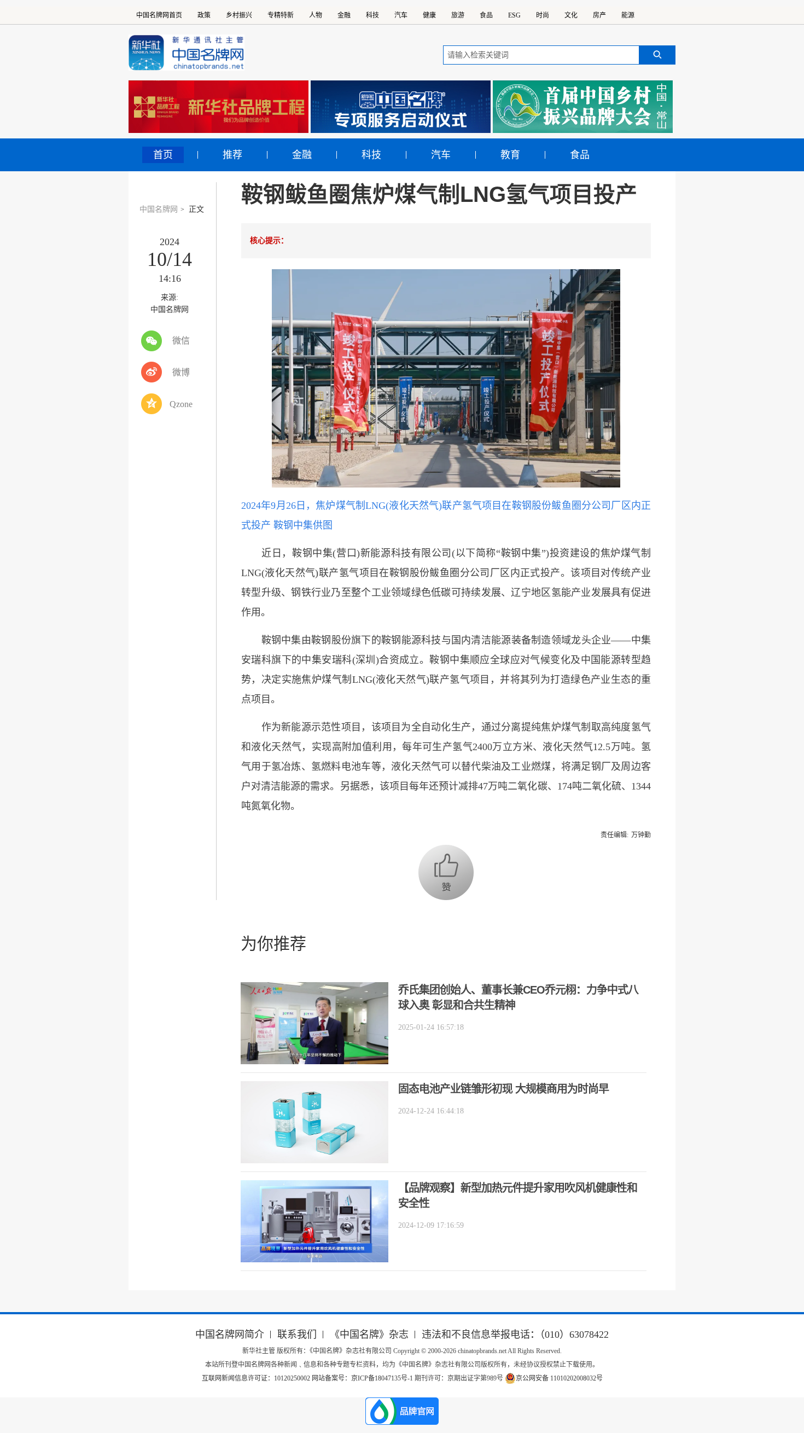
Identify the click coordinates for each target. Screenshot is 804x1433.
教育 (510, 154)
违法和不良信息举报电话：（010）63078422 (515, 1334)
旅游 (457, 15)
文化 (571, 15)
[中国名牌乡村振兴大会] (583, 106)
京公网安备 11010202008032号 (559, 1378)
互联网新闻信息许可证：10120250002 (257, 1378)
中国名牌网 (158, 209)
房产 (599, 15)
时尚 (542, 15)
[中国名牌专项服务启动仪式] (401, 106)
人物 (315, 15)
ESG (514, 15)
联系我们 (297, 1334)
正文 (196, 209)
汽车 (400, 15)
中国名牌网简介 (229, 1334)
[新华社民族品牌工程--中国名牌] (218, 106)
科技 (372, 15)
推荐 (232, 154)
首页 (163, 154)
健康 (429, 15)
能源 (627, 15)
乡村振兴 (239, 15)
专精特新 (280, 15)
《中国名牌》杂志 (369, 1334)
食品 (486, 15)
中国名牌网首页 (159, 15)
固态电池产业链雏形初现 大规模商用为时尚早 (503, 1089)
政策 (204, 15)
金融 (344, 15)
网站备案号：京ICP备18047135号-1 (362, 1378)
